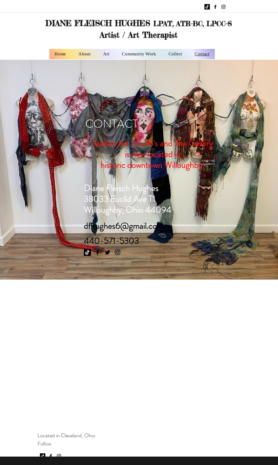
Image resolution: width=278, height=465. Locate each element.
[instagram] (223, 7)
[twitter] (107, 252)
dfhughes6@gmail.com (123, 225)
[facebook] (215, 7)
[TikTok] (207, 7)
